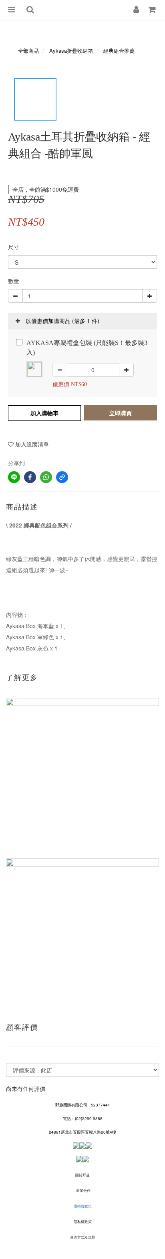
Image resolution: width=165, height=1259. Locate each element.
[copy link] (62, 477)
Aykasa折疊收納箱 (71, 50)
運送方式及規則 (82, 1237)
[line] (14, 477)
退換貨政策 (83, 1206)
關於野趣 (82, 1175)
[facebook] (30, 477)
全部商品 (28, 50)
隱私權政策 (83, 1221)
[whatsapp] (46, 477)
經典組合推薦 (119, 50)
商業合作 (83, 1190)
